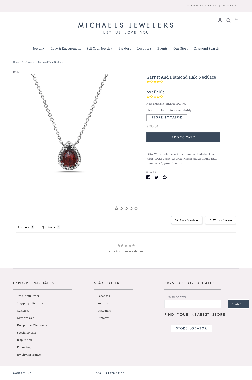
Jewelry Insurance (29, 355)
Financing (24, 347)
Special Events (26, 333)
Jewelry (39, 48)
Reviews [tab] (23, 227)
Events (163, 48)
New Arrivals (25, 318)
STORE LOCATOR (202, 5)
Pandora (125, 48)
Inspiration (24, 340)
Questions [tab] (48, 227)
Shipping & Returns (30, 303)
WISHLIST (230, 5)
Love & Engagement (66, 48)
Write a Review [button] (222, 220)
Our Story (180, 48)
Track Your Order (28, 296)
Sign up (238, 304)
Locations (144, 48)
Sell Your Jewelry (100, 48)
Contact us (23, 373)
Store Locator (167, 117)
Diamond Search (206, 48)
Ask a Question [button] (189, 220)
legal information (110, 373)
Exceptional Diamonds (32, 325)
